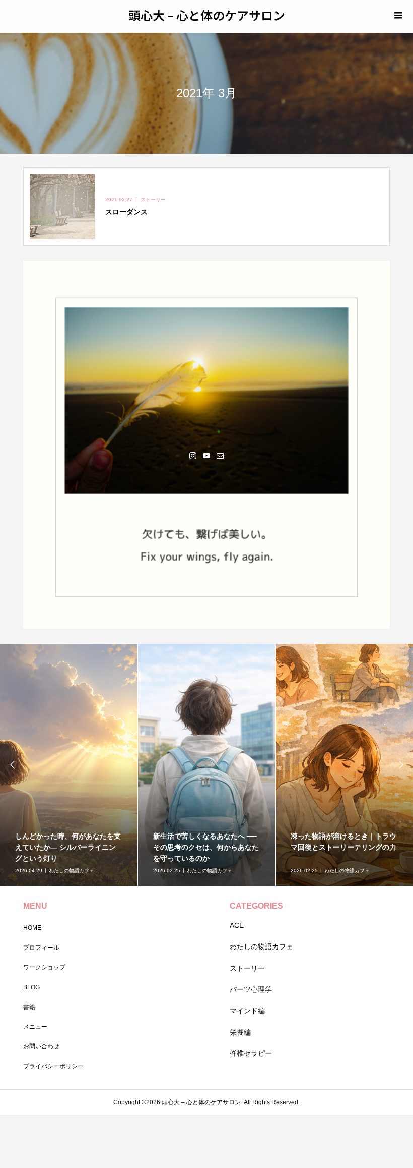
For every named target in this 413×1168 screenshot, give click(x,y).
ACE (237, 925)
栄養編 (240, 1032)
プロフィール (41, 947)
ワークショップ (44, 967)
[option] (69, 765)
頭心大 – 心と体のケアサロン (206, 15)
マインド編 (247, 1011)
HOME (32, 927)
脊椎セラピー (251, 1053)
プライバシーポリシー (53, 1066)
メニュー (35, 1026)
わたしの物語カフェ (261, 946)
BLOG (31, 987)
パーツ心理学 (251, 989)
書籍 (29, 1007)
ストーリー (247, 968)
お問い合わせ (41, 1046)
